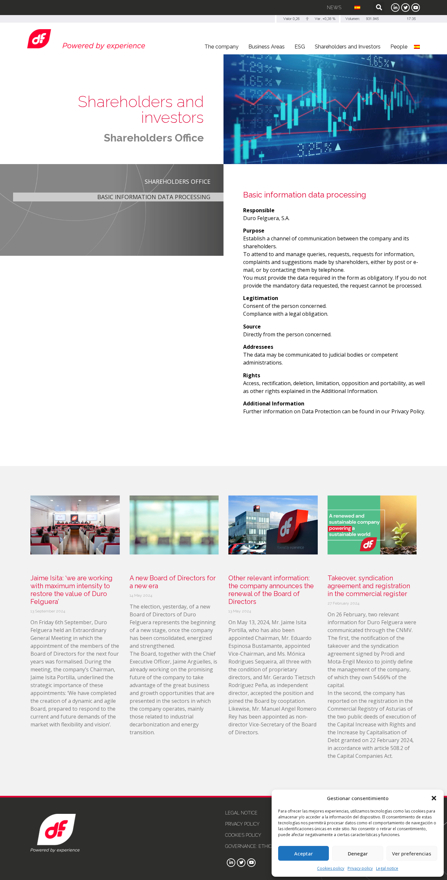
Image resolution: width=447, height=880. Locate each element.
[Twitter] (405, 7)
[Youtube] (415, 7)
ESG (300, 47)
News (334, 7)
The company (222, 47)
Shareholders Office (154, 138)
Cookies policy (330, 868)
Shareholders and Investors (348, 47)
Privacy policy (360, 868)
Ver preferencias (411, 853)
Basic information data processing (153, 197)
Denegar (358, 853)
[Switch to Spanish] (357, 7)
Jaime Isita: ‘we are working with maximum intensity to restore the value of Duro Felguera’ (71, 590)
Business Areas (266, 47)
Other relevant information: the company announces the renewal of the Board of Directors (271, 590)
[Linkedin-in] (395, 7)
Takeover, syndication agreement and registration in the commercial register (369, 586)
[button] (434, 798)
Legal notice (387, 868)
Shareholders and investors (141, 109)
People (398, 47)
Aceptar (303, 853)
